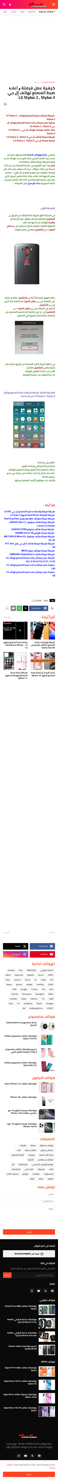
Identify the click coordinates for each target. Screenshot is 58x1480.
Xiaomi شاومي (46, 970)
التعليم (50, 1179)
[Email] (13, 608)
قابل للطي (28, 1169)
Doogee (49, 1003)
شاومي (13, 11)
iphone (19, 984)
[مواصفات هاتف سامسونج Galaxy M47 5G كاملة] (47, 1066)
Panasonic (26, 994)
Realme (30, 975)
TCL (43, 999)
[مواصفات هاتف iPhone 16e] (47, 1101)
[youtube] (38, 1291)
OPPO (50, 975)
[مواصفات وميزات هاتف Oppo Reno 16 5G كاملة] (47, 1398)
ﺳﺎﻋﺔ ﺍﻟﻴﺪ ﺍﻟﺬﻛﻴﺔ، (46, 1155)
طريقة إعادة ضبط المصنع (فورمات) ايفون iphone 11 (16, 675)
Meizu (9, 984)
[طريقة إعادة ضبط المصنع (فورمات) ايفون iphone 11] (15, 661)
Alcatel (29, 984)
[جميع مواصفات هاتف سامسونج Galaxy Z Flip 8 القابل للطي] (47, 1053)
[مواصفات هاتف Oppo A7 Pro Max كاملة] (47, 1371)
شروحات (31, 1155)
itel (24, 1008)
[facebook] (52, 1291)
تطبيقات (23, 1145)
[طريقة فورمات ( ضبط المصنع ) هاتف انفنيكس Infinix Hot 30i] (42, 631)
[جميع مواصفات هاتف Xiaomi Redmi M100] (47, 1350)
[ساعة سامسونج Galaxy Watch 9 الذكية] (47, 1026)
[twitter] (45, 1291)
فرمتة (36, 82)
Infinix (8, 975)
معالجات (35, 1174)
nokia (43, 980)
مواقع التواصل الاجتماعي (42, 1164)
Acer (11, 1003)
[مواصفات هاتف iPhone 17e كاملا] (47, 1087)
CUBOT (50, 1008)
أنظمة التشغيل (17, 1155)
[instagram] (32, 1291)
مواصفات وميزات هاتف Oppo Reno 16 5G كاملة (20, 1395)
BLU (51, 989)
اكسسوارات (48, 1174)
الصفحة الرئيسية (48, 82)
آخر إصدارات (15, 1169)
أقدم (7, 932)
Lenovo (17, 980)
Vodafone (28, 1003)
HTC (44, 989)
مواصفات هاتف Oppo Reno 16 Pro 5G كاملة (20, 1382)
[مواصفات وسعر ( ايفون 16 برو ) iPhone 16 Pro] (47, 1127)
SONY (50, 984)
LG (36, 980)
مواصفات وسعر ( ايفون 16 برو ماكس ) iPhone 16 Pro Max (22, 1111)
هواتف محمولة (46, 1145)
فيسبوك (41, 1169)
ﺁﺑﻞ (13, 1164)
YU (18, 1003)
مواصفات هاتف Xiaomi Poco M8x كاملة (21, 1307)
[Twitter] (25, 608)
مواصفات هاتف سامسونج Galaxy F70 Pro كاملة (20, 1037)
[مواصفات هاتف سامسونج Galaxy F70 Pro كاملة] (47, 1040)
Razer (39, 1003)
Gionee (14, 994)
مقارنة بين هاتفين (45, 1160)
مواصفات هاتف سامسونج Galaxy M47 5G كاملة (20, 1064)
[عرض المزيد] (7, 608)
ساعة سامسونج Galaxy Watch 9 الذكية (21, 1023)
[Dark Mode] (10, 4)
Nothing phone (36, 1008)
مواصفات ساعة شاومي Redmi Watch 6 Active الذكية (22, 1334)
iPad (14, 989)
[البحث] (4, 4)
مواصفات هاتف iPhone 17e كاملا (20, 1083)
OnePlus (40, 984)
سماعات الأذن (12, 1174)
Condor (34, 989)
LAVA (51, 999)
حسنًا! (29, 1474)
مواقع (25, 1174)
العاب (51, 1169)
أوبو (5, 11)
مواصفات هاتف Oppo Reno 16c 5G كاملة (20, 1409)
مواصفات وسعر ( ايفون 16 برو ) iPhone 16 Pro (22, 1125)
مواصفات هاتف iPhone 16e (23, 1097)
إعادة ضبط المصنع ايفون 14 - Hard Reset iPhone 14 (15, 645)
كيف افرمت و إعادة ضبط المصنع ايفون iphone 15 (43, 674)
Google (24, 989)
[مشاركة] (5, 104)
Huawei (11, 970)
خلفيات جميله (30, 1150)
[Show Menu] (54, 4)
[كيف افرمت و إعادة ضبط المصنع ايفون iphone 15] (42, 661)
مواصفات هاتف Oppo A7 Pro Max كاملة (21, 1369)
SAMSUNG (31, 970)
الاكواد (31, 1160)
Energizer (40, 994)
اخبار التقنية (23, 1164)
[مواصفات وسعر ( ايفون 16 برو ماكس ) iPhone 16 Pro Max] (47, 1114)
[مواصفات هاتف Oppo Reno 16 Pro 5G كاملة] (47, 1385)
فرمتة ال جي (36, 600)
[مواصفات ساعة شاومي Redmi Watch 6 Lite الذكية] (47, 1323)
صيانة (32, 1179)
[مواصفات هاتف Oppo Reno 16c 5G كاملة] (47, 1411)
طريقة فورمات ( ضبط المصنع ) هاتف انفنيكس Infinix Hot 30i (43, 645)
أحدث (51, 932)
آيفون (22, 11)
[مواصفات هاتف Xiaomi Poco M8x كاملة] (47, 1310)
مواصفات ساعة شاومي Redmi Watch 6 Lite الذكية (22, 1320)
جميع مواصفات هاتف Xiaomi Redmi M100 (22, 1347)
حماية (41, 1179)
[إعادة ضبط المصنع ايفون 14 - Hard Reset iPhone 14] (15, 631)
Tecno (27, 980)
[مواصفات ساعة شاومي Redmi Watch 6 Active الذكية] (47, 1336)
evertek (13, 999)
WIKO (50, 994)
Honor (41, 975)
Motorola (19, 975)
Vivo (21, 970)
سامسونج (31, 11)
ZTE (51, 980)
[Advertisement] (29, 48)
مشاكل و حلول (46, 1150)
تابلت (19, 1150)
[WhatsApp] (19, 608)
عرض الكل (7, 617)
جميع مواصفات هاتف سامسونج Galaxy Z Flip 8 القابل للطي (21, 1050)
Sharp (23, 999)
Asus (8, 980)
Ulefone (34, 999)
